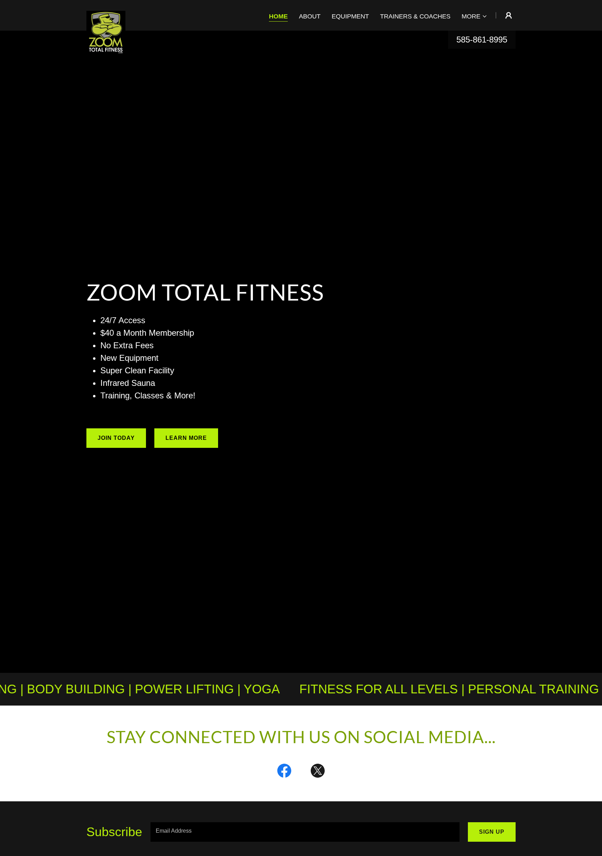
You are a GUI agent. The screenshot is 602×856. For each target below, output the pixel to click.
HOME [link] (278, 16)
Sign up (491, 832)
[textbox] (305, 832)
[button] (474, 16)
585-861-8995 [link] (481, 39)
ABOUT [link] (310, 16)
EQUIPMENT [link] (350, 16)
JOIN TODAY (116, 438)
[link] (105, 14)
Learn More (186, 438)
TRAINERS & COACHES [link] (415, 16)
